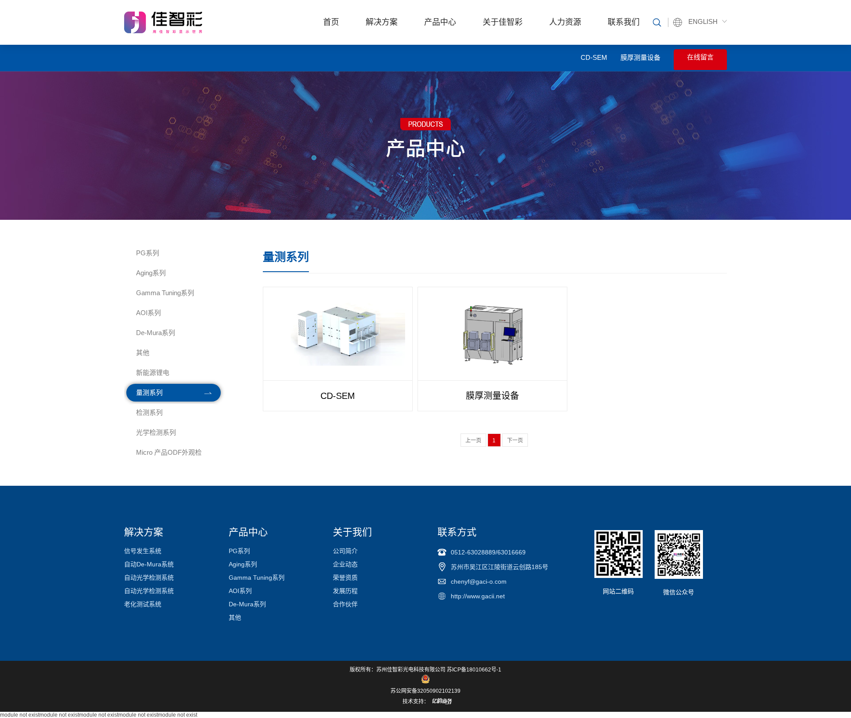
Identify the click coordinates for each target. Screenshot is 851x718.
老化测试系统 (142, 604)
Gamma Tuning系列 (165, 293)
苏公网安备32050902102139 (425, 691)
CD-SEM (594, 57)
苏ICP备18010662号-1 (474, 670)
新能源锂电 (152, 372)
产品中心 (440, 22)
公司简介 (345, 550)
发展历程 (345, 590)
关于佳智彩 (503, 22)
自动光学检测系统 (149, 577)
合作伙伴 (345, 604)
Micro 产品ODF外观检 (169, 452)
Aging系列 (151, 273)
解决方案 (382, 22)
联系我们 (624, 22)
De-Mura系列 (155, 332)
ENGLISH (703, 21)
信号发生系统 (142, 550)
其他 (142, 352)
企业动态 (345, 564)
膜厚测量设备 (640, 57)
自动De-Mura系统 (149, 564)
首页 (331, 22)
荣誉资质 (345, 577)
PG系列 (147, 253)
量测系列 (149, 392)
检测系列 (149, 412)
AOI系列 (148, 312)
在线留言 (700, 57)
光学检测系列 (156, 432)
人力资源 (565, 22)
